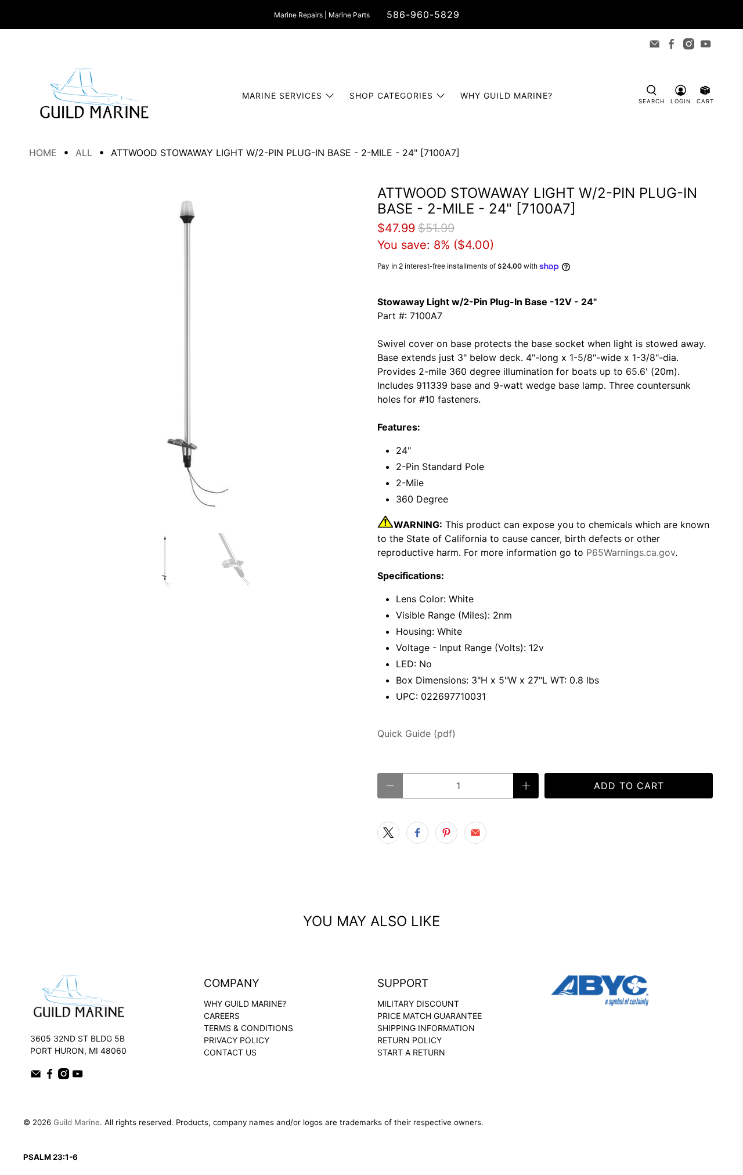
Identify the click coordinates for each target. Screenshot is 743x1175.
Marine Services (282, 95)
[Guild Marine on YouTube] (705, 43)
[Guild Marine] (94, 95)
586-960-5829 (423, 14)
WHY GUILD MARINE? (245, 1003)
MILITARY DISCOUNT (418, 1003)
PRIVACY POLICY (236, 1040)
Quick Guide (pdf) (416, 733)
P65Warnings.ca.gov (630, 552)
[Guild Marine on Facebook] (671, 43)
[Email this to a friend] (475, 833)
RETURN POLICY (409, 1040)
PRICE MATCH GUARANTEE (429, 1016)
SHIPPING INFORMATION (426, 1028)
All (83, 152)
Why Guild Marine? (506, 95)
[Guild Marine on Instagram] (688, 43)
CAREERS (222, 1016)
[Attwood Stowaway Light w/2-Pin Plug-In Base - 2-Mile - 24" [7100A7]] (197, 353)
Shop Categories (391, 95)
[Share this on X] (388, 833)
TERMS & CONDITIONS (248, 1028)
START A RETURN (411, 1052)
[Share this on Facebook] (417, 833)
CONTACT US (230, 1052)
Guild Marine (76, 1122)
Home (43, 152)
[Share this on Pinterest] (446, 833)
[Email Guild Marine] (654, 43)
